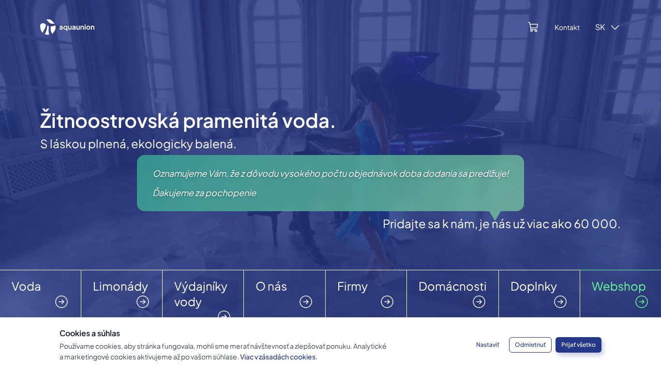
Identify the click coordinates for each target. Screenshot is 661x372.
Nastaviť (487, 344)
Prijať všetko (578, 344)
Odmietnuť (530, 344)
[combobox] (608, 27)
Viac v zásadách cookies (277, 356)
